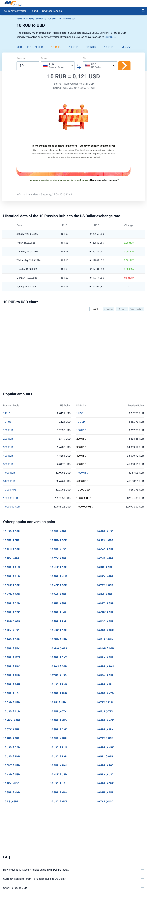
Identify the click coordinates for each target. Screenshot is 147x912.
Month (95, 309)
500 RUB (8, 464)
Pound (34, 10)
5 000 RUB (9, 481)
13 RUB (108, 47)
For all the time (136, 309)
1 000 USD (82, 472)
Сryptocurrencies (52, 10)
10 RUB (55, 47)
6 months (108, 309)
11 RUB (73, 47)
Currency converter (15, 10)
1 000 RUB (9, 472)
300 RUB (8, 447)
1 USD (79, 413)
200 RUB (8, 438)
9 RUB (39, 47)
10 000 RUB (9, 489)
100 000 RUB (10, 498)
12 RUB (91, 47)
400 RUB (8, 455)
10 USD (80, 421)
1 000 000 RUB (11, 506)
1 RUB (6, 413)
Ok (120, 905)
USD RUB (110, 36)
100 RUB (8, 430)
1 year (121, 309)
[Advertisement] (73, 830)
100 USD (81, 430)
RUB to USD (24, 47)
